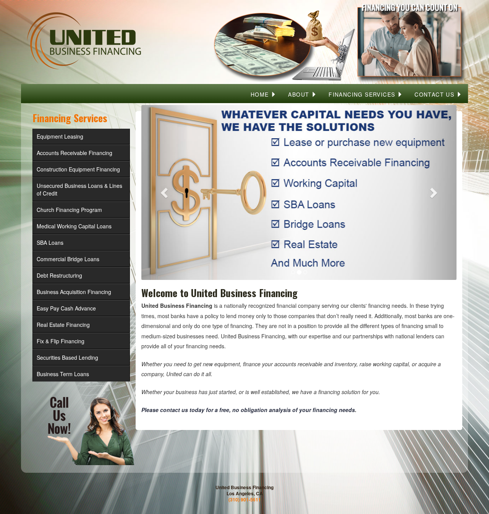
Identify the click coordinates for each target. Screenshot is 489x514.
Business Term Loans (63, 374)
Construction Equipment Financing (78, 169)
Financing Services (363, 94)
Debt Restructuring (59, 275)
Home (261, 94)
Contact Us (435, 94)
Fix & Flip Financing (60, 341)
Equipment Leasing (60, 136)
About (299, 94)
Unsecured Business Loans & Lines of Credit (79, 189)
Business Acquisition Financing (74, 292)
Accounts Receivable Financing (74, 153)
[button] (165, 192)
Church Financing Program (69, 209)
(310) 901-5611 (244, 499)
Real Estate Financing (63, 324)
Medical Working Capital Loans (74, 226)
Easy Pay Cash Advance (66, 308)
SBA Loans (50, 242)
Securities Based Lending (67, 357)
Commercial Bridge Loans (68, 259)
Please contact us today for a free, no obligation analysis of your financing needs (248, 410)
